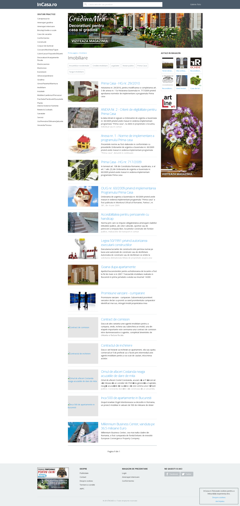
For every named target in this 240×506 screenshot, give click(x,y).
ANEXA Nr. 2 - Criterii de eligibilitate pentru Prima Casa (129, 111)
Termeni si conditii (87, 485)
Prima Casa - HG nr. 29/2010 (120, 83)
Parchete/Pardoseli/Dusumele (49, 99)
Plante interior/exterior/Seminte (47, 104)
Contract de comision (115, 319)
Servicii (40, 117)
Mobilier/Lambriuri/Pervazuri (49, 95)
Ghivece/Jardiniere (45, 76)
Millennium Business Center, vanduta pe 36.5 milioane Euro (128, 426)
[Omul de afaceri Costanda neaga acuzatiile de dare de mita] (83, 379)
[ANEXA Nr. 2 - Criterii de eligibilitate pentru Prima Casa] (83, 117)
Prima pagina (73, 53)
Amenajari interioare (46, 26)
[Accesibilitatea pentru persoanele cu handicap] (83, 222)
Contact (83, 477)
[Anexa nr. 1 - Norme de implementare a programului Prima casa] (83, 144)
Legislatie (115, 65)
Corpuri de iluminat (45, 46)
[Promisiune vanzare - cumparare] (83, 301)
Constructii (41, 42)
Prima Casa (142, 65)
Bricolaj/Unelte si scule (46, 30)
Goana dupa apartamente (118, 266)
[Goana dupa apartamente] (83, 275)
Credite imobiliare (100, 65)
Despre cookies (86, 481)
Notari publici (128, 65)
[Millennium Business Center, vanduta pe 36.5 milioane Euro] (83, 432)
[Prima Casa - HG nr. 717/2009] (83, 170)
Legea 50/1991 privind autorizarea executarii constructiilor (124, 242)
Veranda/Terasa (44, 125)
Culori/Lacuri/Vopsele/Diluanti (49, 53)
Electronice (42, 68)
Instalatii (40, 91)
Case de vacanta (44, 34)
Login (124, 473)
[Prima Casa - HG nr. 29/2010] (83, 91)
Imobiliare (41, 87)
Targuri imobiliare (76, 71)
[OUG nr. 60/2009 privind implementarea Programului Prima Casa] (83, 196)
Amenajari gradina (45, 22)
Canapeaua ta (43, 18)
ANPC (82, 488)
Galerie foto (195, 4)
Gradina (40, 79)
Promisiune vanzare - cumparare (123, 293)
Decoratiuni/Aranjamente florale (48, 58)
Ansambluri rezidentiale (79, 65)
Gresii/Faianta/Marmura (47, 83)
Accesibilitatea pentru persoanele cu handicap (125, 216)
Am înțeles (220, 501)
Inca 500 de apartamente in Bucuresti (126, 397)
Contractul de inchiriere (116, 345)
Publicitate (84, 473)
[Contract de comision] (83, 327)
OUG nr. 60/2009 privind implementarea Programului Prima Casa (128, 190)
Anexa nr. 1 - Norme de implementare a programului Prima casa (127, 137)
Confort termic (43, 38)
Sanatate (41, 113)
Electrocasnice (43, 64)
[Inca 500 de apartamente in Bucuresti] (83, 406)
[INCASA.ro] (47, 4)
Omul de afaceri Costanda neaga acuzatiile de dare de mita (123, 373)
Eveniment (41, 72)
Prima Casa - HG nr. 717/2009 (121, 162)
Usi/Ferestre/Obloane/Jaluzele (49, 121)
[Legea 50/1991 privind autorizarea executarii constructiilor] (83, 249)
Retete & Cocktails (44, 109)
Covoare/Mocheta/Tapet (47, 49)
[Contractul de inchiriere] (83, 353)
